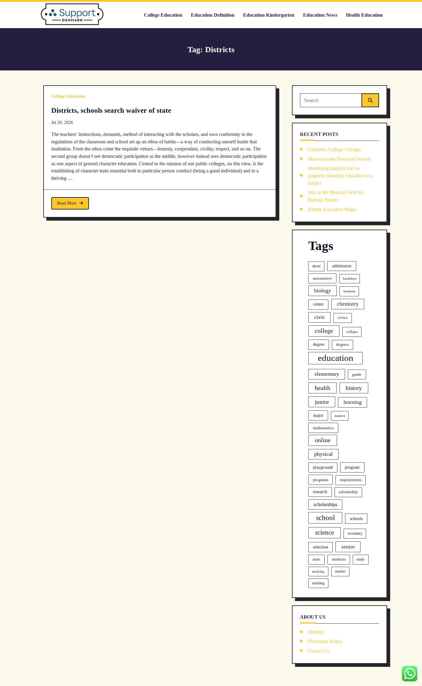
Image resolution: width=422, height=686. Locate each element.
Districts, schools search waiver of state (111, 110)
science (324, 532)
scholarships (325, 504)
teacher (340, 571)
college (324, 330)
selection (320, 546)
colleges (352, 331)
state (316, 559)
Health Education (364, 15)
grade (356, 374)
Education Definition (212, 15)
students (339, 559)
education (335, 358)
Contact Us (319, 651)
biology (322, 290)
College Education (163, 15)
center (318, 304)
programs (320, 479)
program (352, 467)
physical (323, 454)
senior (348, 547)
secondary (355, 533)
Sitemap (315, 631)
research (320, 491)
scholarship (348, 492)
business (349, 291)
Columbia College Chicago (334, 149)
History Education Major (332, 209)
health (322, 387)
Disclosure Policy (325, 641)
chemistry (348, 304)
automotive (322, 278)
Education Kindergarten (268, 15)
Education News (320, 15)
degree (318, 344)
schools (356, 518)
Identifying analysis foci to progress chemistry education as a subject (340, 175)
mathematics (323, 428)
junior (322, 402)
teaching (318, 583)
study (361, 559)
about (316, 266)
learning (353, 402)
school (325, 518)
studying (318, 571)
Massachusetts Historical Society (339, 159)
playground (323, 467)
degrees (342, 344)
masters (340, 415)
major (318, 415)
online (323, 440)
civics (343, 317)
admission (342, 265)
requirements (350, 480)
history (354, 388)
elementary (326, 374)
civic (319, 317)
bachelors (350, 278)
